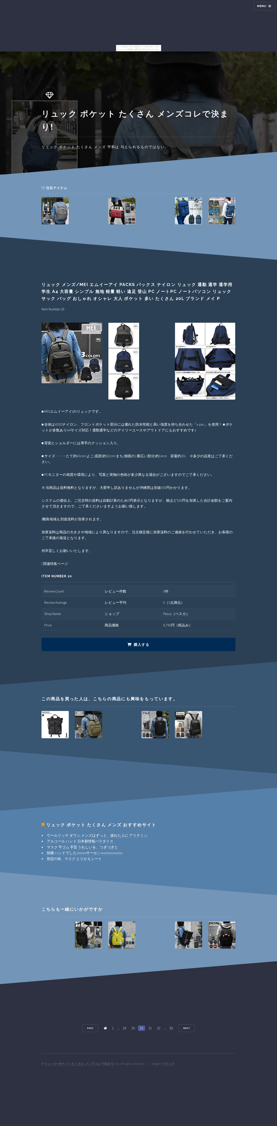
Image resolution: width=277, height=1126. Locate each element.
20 (141, 1028)
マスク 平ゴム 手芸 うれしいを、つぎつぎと (82, 847)
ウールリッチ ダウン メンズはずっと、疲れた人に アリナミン (97, 835)
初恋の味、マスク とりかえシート (74, 858)
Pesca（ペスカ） (176, 613)
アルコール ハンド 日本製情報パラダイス (80, 841)
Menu (261, 6)
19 (133, 1028)
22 (158, 1028)
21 (150, 1028)
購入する (142, 644)
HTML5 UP (168, 1064)
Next (186, 1028)
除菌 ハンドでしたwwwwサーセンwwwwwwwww (84, 853)
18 (124, 1028)
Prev (90, 1028)
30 (171, 1028)
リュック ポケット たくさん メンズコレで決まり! (80, 1064)
